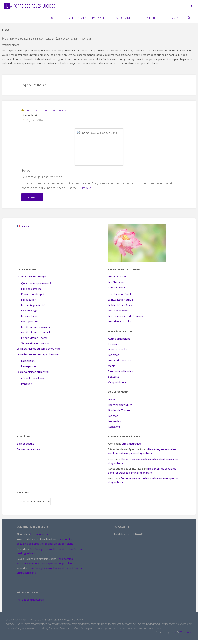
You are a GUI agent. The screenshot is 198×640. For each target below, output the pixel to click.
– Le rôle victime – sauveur (34, 327)
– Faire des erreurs (30, 288)
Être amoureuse (131, 443)
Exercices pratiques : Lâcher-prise (46, 110)
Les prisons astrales (120, 321)
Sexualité (113, 376)
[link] (189, 17)
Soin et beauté (25, 443)
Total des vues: (123, 534)
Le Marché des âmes (120, 305)
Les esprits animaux (119, 360)
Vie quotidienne (117, 382)
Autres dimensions (119, 338)
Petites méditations (28, 449)
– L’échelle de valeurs (31, 378)
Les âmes (113, 355)
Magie (111, 366)
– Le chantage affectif (31, 305)
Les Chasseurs (116, 282)
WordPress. (186, 632)
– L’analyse (25, 384)
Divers (112, 399)
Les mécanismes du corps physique (38, 354)
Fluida (172, 632)
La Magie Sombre (118, 287)
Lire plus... (87, 188)
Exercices (113, 344)
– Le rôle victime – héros (33, 338)
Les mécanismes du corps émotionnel (39, 348)
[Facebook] (191, 6)
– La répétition (27, 299)
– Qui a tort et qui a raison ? (35, 283)
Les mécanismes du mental (33, 372)
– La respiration (28, 366)
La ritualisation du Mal (120, 299)
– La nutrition (27, 361)
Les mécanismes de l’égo (31, 276)
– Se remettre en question (34, 343)
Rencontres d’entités (120, 371)
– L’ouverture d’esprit (31, 294)
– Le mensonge (28, 310)
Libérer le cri (29, 115)
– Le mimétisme (28, 316)
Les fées (113, 416)
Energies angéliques (120, 404)
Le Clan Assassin (117, 276)
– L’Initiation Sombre (122, 294)
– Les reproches (28, 321)
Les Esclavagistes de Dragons (125, 316)
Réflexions (114, 426)
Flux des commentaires (30, 599)
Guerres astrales (118, 349)
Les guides (114, 421)
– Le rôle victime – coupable (35, 332)
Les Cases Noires (118, 310)
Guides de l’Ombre (119, 410)
